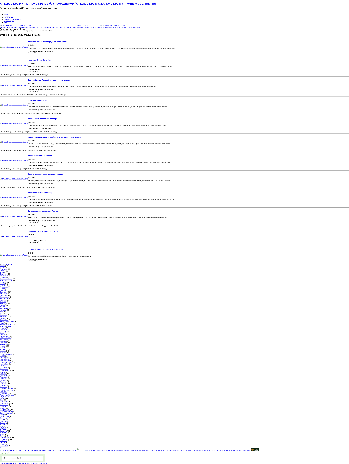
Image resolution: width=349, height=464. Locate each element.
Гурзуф (2, 289)
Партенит (3, 378)
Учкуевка (3, 428)
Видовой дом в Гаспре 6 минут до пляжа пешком (49, 80)
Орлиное (3, 372)
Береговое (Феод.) (6, 280)
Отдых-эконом (8, 17)
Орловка (3, 374)
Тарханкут (3, 423)
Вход (5, 22)
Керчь (2, 313)
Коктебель (3, 316)
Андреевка (3, 269)
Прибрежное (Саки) (6, 388)
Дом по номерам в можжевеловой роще (45, 174)
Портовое (3, 387)
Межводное (4, 344)
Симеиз (2, 408)
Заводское (3, 293)
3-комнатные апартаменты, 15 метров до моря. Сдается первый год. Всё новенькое (48, 27)
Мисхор (2, 347)
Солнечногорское (6, 413)
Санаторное (4, 401)
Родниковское (4, 396)
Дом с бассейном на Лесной (40, 156)
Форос (2, 434)
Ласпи (2, 333)
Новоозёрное (4, 359)
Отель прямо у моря (107, 27)
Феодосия (3, 431)
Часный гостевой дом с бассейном (43, 231)
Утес (1, 426)
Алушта (2, 267)
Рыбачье (3, 398)
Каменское (3, 303)
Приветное (3, 392)
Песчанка (3, 380)
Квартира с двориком (37, 100)
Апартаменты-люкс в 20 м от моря (88, 27)
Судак (2, 419)
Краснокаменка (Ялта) (7, 321)
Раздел (27, 31)
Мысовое (3, 352)
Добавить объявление (12, 19)
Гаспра (2, 285)
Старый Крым (4, 416)
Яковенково (4, 446)
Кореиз (2, 318)
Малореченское (5, 338)
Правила (3, 463)
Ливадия (3, 334)
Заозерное (3, 295)
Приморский (4, 393)
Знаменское (4, 298)
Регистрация (42, 463)
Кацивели (3, 310)
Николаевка (4, 357)
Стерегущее (4, 418)
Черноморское (5, 437)
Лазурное (3, 331)
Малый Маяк (4, 339)
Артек (2, 272)
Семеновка (4, 405)
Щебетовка (3, 441)
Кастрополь (4, 308)
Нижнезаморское (6, 354)
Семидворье (4, 406)
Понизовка (3, 383)
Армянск (3, 271)
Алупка (2, 266)
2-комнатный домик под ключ (10, 27)
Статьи (31, 463)
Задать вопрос (9, 21)
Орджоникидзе (5, 370)
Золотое (3, 300)
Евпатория (3, 292)
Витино (2, 284)
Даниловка (3, 290)
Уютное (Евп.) (4, 429)
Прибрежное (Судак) (7, 390)
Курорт (2, 31)
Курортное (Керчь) (6, 325)
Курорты (6, 16)
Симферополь (5, 410)
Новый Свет (4, 364)
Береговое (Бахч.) (6, 279)
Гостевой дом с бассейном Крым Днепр (45, 249)
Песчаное (3, 382)
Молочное (3, 349)
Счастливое (4, 421)
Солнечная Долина (6, 411)
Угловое (2, 424)
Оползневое (4, 369)
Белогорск (3, 277)
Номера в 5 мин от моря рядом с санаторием (47, 42)
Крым (2, 323)
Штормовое (4, 439)
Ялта (1, 447)
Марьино (3, 341)
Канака (2, 305)
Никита (2, 356)
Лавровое (3, 329)
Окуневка (3, 365)
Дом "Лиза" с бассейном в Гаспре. (43, 119)
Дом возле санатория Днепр (40, 193)
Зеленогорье (4, 297)
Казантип (3, 302)
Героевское (4, 287)
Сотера (2, 414)
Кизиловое (3, 315)
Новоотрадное (5, 360)
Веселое (3, 282)
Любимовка (4, 336)
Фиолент (3, 432)
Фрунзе (2, 436)
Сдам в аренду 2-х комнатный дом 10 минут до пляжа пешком (54, 137)
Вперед (8, 264)
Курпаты (3, 328)
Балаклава (3, 274)
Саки (1, 400)
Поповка (3, 385)
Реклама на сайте (12, 463)
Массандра (4, 343)
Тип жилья (45, 31)
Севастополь (4, 403)
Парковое (3, 377)
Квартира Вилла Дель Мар (39, 60)
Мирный (3, 346)
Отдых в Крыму (24, 463)
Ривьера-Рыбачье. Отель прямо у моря (127, 27)
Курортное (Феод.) (6, 326)
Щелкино (3, 442)
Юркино (2, 444)
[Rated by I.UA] (81, 450)
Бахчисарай (4, 275)
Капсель (2, 307)
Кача (1, 311)
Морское (3, 351)
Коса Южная (4, 320)
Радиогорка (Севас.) (7, 395)
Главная (6, 14)
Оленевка (3, 367)
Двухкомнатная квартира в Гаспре (43, 211)
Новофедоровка (5, 362)
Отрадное (3, 375)
